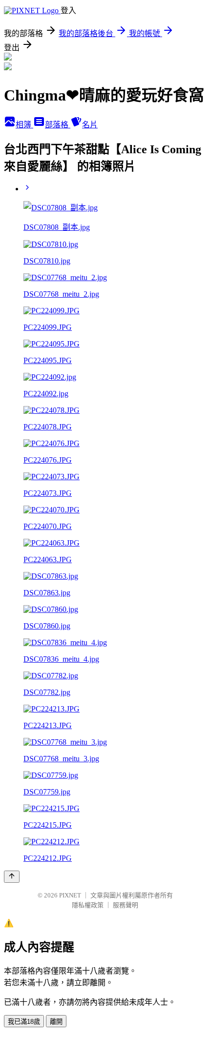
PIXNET (70, 895)
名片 (90, 125)
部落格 (57, 125)
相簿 (24, 125)
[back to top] (12, 877)
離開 (56, 1021)
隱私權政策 (88, 905)
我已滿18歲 (24, 1021)
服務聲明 (125, 905)
